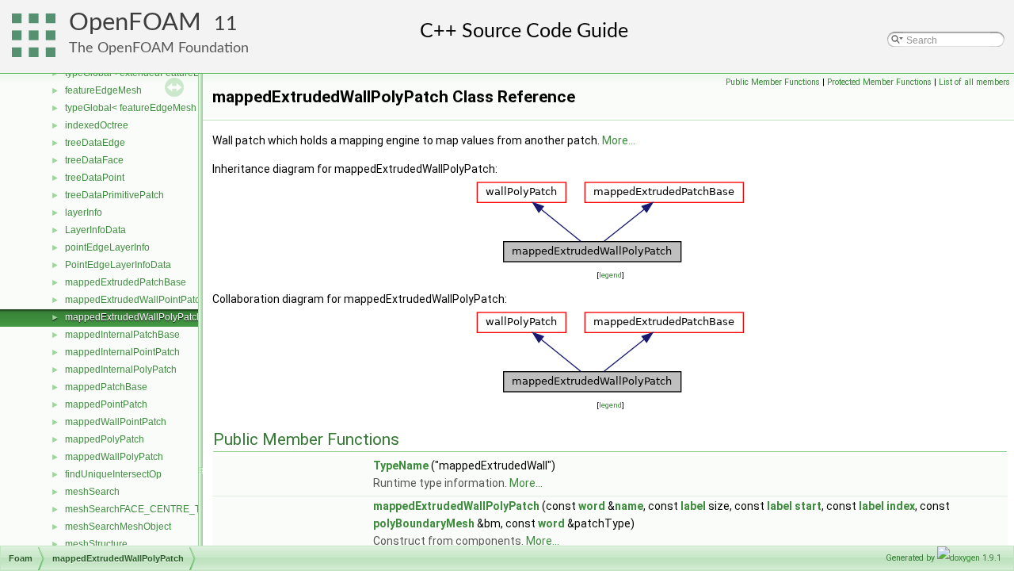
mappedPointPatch (106, 404)
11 (226, 24)
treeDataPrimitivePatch (114, 195)
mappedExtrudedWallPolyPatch (133, 317)
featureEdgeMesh (103, 90)
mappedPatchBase (106, 387)
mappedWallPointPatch (115, 421)
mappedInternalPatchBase (122, 334)
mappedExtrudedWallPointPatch (135, 299)
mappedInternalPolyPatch (121, 369)
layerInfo (83, 212)
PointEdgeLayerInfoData (118, 264)
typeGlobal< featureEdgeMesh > (134, 107)
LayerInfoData (95, 230)
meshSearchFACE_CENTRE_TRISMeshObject (166, 509)
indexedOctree (96, 125)
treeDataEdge (95, 142)
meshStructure (96, 544)
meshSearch (92, 491)
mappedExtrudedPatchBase (125, 282)
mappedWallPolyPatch (114, 456)
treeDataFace (94, 160)
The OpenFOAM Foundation (159, 48)
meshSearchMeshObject (118, 526)
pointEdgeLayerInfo (107, 247)
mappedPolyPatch (104, 439)
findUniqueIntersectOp (113, 474)
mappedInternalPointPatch (122, 352)
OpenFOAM (135, 22)
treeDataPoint (94, 177)
